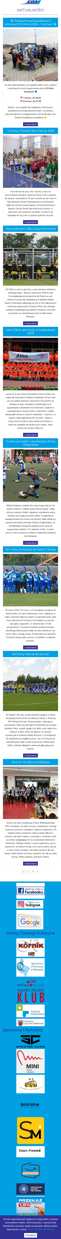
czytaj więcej (30, 124)
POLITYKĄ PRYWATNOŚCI (41, 1229)
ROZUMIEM (31, 1235)
